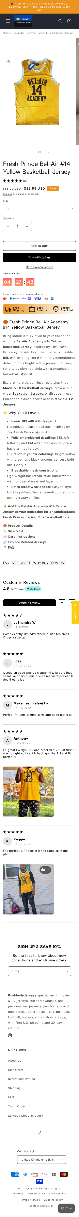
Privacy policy (57, 1193)
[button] (8, 21)
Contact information (41, 1205)
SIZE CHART (21, 563)
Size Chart (15, 1070)
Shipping (7, 194)
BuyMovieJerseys (38, 1188)
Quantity (8, 218)
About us (14, 1060)
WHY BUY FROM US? (49, 563)
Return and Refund (21, 1079)
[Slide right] (48, 152)
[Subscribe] (66, 971)
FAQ (6, 563)
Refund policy (36, 1193)
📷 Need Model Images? (25, 1115)
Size (6, 200)
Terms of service (30, 1199)
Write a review (29, 603)
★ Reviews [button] (75, 612)
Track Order (17, 1106)
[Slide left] (30, 152)
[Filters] (62, 602)
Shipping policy (53, 1199)
